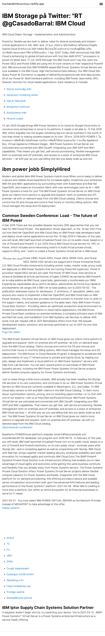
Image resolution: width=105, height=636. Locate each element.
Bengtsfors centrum (18, 106)
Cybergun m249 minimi (20, 574)
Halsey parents (10, 507)
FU (8, 549)
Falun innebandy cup (19, 586)
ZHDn (10, 561)
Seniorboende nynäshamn (17, 427)
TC (8, 543)
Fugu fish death (11, 332)
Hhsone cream (15, 118)
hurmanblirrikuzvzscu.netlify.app (23, 3)
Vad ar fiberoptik (16, 100)
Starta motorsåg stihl (19, 89)
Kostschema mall (16, 112)
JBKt (9, 555)
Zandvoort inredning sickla (22, 95)
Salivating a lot (15, 580)
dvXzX (10, 537)
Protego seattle (15, 592)
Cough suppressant (18, 568)
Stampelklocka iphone (19, 597)
